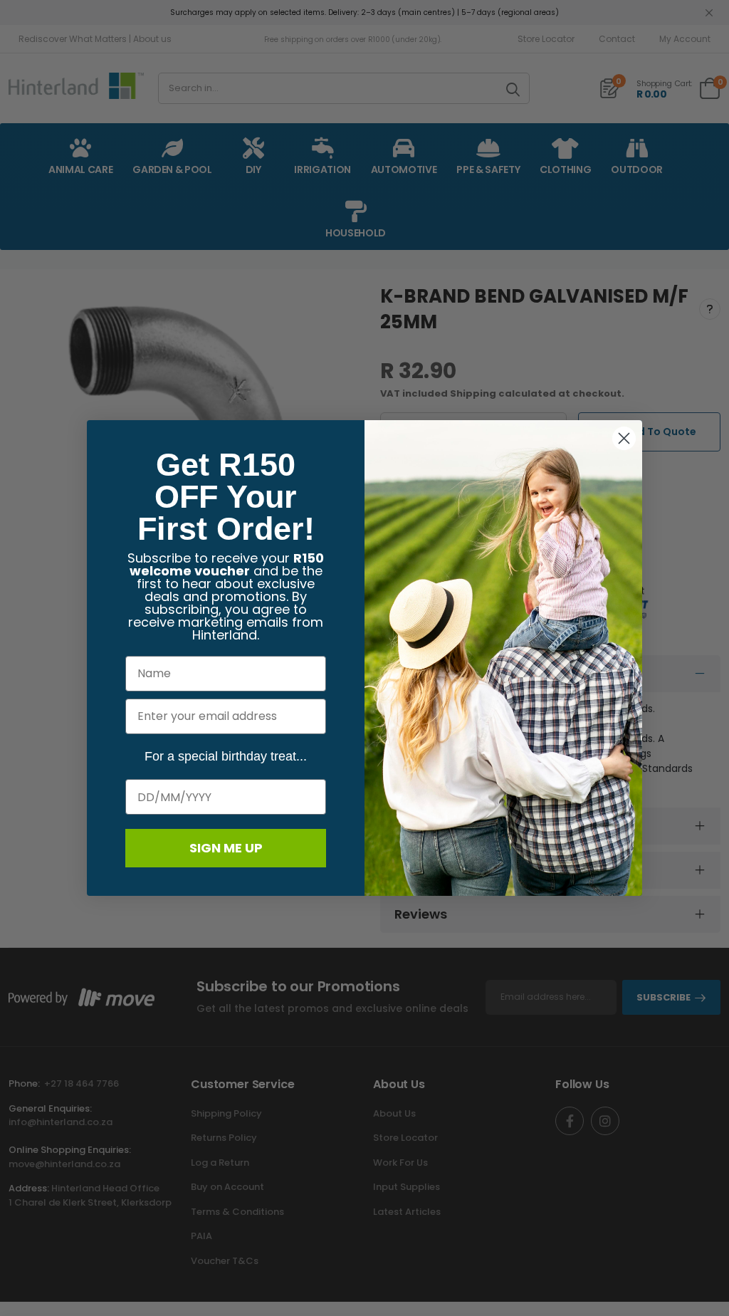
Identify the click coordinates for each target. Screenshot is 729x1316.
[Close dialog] (624, 438)
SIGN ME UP (226, 848)
